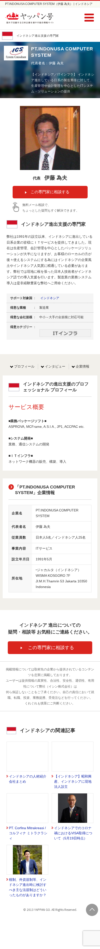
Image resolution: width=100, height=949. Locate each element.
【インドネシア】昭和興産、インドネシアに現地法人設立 (73, 781)
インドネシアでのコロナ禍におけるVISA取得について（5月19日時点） (73, 833)
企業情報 (82, 366)
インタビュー (55, 366)
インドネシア (49, 298)
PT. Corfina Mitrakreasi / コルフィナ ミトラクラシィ (28, 833)
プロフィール (24, 366)
